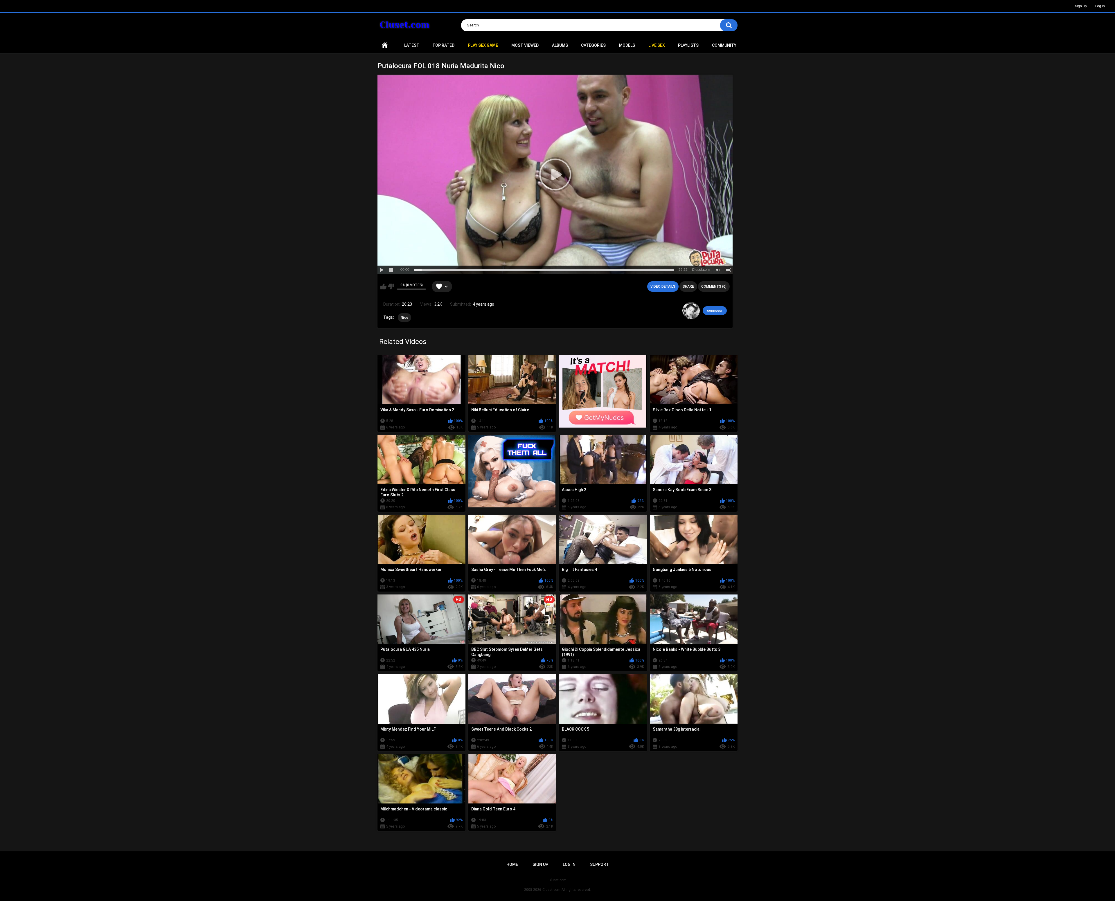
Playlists (688, 45)
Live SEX (656, 45)
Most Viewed (525, 45)
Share (688, 286)
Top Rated (443, 45)
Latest (411, 45)
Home (384, 45)
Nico (404, 318)
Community (724, 45)
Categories (593, 45)
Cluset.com (551, 890)
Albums (560, 45)
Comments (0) (713, 286)
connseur (714, 311)
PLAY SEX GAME (483, 45)
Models (627, 45)
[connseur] (691, 310)
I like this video (383, 286)
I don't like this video (391, 286)
